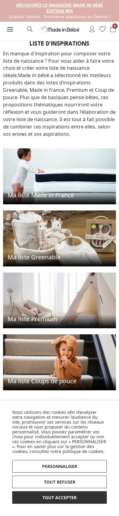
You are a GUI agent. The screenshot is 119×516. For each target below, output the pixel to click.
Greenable (15, 90)
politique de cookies (83, 451)
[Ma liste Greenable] (59, 238)
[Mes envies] (102, 29)
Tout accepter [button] (59, 497)
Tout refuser (59, 482)
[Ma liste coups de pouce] (59, 362)
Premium (77, 90)
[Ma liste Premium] (59, 300)
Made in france (47, 90)
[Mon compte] (92, 29)
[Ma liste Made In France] (59, 176)
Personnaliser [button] (59, 466)
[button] (10, 29)
